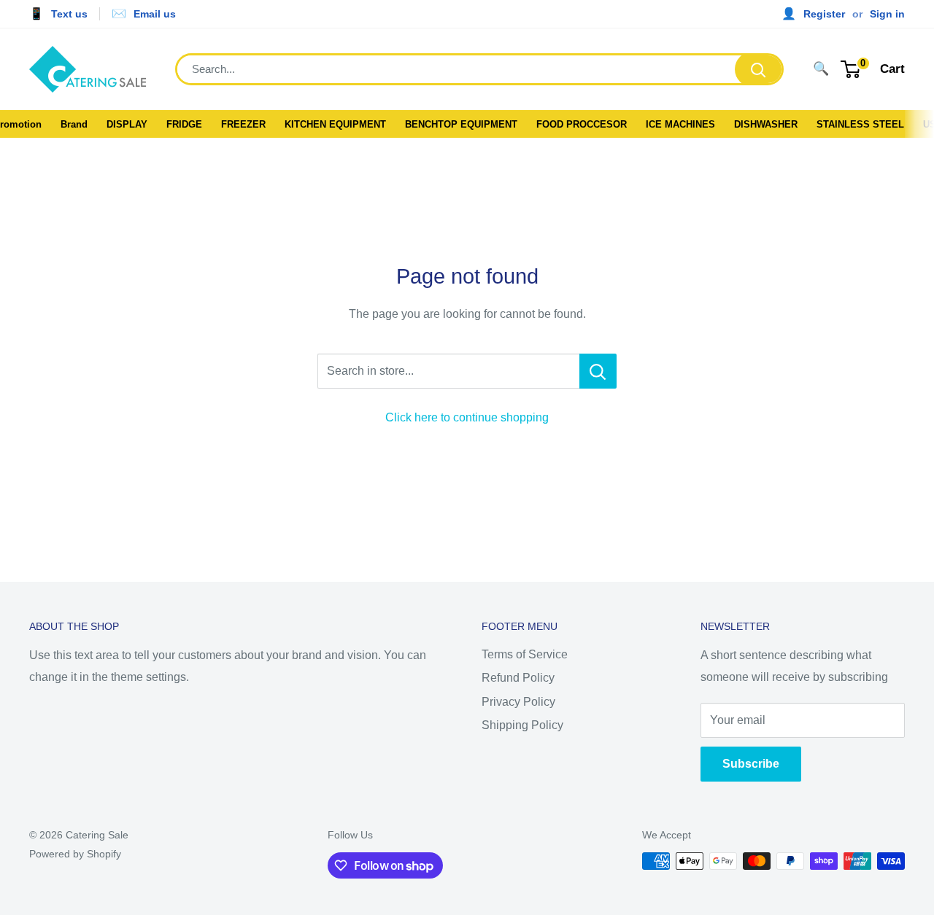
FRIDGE (184, 124)
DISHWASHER (766, 124)
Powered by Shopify (75, 854)
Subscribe (750, 764)
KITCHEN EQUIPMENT (335, 124)
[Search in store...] (598, 371)
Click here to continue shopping (467, 417)
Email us (155, 14)
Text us (69, 14)
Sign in (887, 14)
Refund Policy (518, 677)
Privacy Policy (518, 702)
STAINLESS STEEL (860, 124)
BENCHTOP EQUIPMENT (461, 124)
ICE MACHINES (680, 124)
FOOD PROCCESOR (581, 124)
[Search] (758, 69)
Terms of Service (525, 654)
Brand (74, 124)
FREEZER (243, 124)
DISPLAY (127, 124)
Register (824, 14)
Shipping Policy (522, 725)
